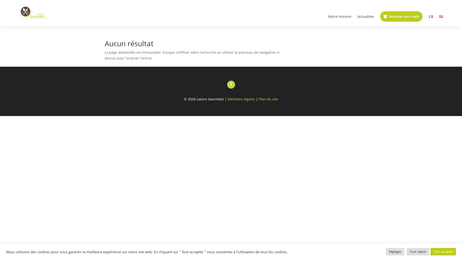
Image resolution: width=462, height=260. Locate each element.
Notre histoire (339, 17)
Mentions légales (241, 99)
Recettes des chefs (404, 16)
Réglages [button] (395, 251)
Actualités (366, 17)
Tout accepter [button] (443, 251)
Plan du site (268, 99)
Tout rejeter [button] (418, 251)
